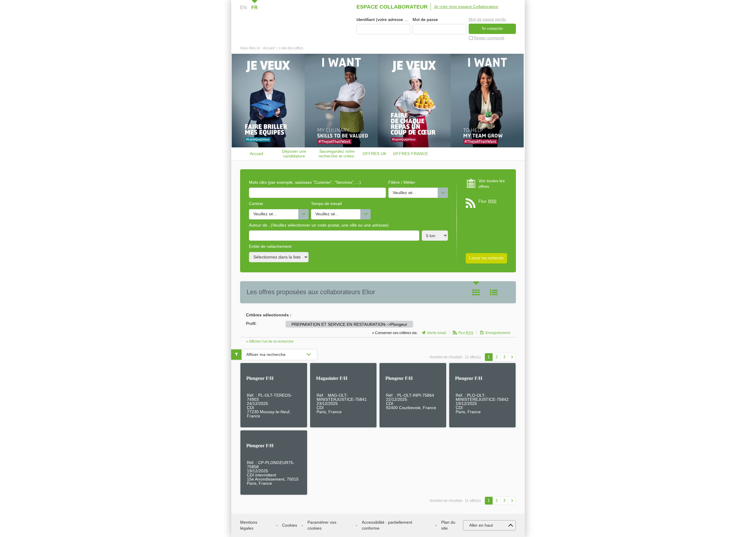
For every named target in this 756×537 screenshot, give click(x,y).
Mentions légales (248, 525)
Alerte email (436, 333)
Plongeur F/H (259, 378)
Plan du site (448, 525)
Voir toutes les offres (491, 183)
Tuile (476, 292)
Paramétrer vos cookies (321, 525)
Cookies (289, 525)
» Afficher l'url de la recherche (270, 341)
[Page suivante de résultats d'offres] (512, 357)
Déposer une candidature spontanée (294, 154)
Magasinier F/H (331, 378)
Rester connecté (489, 37)
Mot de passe (425, 19)
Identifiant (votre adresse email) (383, 19)
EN (243, 7)
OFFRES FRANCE (410, 153)
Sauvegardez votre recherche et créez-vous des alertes (337, 154)
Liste (493, 292)
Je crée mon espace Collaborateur (466, 6)
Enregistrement (497, 333)
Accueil (269, 48)
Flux (487, 201)
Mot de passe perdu (487, 19)
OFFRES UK (374, 153)
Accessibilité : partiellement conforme (387, 525)
